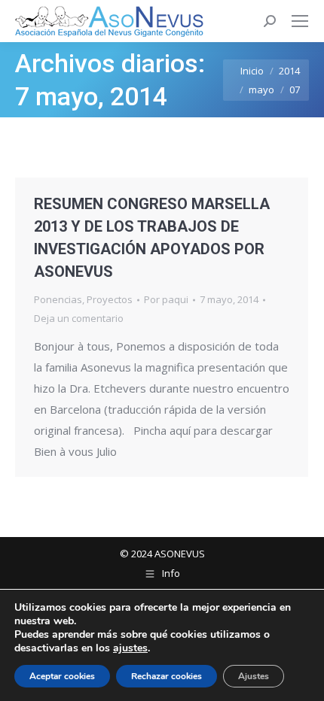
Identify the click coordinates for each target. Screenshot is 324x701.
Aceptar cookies (62, 676)
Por (166, 299)
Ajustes (253, 676)
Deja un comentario (79, 318)
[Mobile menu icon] (300, 21)
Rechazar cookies (166, 676)
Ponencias (58, 299)
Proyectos (110, 299)
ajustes (130, 648)
